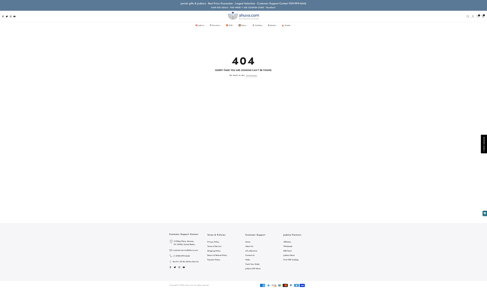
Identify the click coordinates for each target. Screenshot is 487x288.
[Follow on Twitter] (7, 16)
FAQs (247, 259)
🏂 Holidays (257, 25)
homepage (251, 75)
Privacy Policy (213, 242)
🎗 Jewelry (272, 25)
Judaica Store (289, 255)
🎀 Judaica (199, 25)
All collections (251, 251)
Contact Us (250, 255)
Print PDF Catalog (290, 259)
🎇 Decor (242, 25)
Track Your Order (252, 264)
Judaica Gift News (253, 268)
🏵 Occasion (215, 25)
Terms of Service (214, 246)
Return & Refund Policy (217, 255)
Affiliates (287, 242)
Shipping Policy (214, 251)
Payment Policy (213, 259)
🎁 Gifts (229, 25)
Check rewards (483, 144)
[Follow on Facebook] (3, 16)
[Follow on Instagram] (11, 16)
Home (247, 242)
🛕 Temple (286, 25)
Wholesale (287, 246)
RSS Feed (287, 251)
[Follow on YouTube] (14, 16)
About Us (249, 246)
